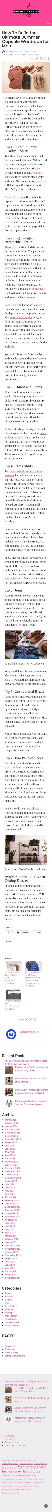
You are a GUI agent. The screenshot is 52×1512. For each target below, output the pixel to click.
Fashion (8, 1296)
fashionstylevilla (14, 1471)
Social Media (11, 1319)
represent (28, 1482)
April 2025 (10, 1155)
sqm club (34, 1489)
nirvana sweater (32, 1479)
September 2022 (13, 1255)
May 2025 (9, 1152)
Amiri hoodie (6, 1460)
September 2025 (13, 1139)
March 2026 (10, 1120)
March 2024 (10, 1197)
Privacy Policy (11, 1352)
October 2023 (11, 1213)
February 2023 (12, 1239)
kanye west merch (8, 1479)
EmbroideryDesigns (40, 1464)
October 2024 (11, 1174)
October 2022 (11, 1252)
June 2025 (10, 1149)
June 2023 (10, 1226)
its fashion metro (32, 1475)
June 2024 (10, 1187)
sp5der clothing (25, 1489)
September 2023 (13, 1216)
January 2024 (11, 1203)
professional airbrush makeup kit (13, 1482)
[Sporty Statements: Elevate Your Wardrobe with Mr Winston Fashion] (33, 966)
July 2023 (9, 1223)
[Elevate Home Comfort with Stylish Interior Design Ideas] (9, 1070)
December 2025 (12, 1129)
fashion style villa (31, 1467)
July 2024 (9, 1184)
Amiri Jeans (15, 1460)
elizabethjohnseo (14, 52)
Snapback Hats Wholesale (10, 1489)
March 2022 (10, 1271)
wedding (16, 1493)
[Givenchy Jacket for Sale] (13, 994)
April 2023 (10, 1232)
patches (41, 1479)
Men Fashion (14, 55)
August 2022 (11, 1258)
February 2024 (12, 1200)
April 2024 (10, 1194)
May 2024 (9, 1190)
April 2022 (10, 1268)
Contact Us (10, 1346)
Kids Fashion (11, 1306)
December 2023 (12, 1207)
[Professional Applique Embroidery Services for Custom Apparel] (9, 1104)
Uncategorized (12, 1322)
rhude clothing (20, 1486)
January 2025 (11, 1165)
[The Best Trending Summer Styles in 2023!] (13, 966)
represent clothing (8, 1486)
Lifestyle (9, 1309)
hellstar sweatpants (18, 1475)
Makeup (9, 1312)
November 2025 (12, 1132)
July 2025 (9, 1145)
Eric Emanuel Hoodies (9, 1468)
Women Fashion (12, 1325)
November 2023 (12, 1210)
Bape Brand (24, 1460)
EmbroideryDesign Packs (10, 1464)
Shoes (37, 1486)
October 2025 (11, 1136)
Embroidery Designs (26, 1464)
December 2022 (12, 1245)
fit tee (16, 197)
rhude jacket (30, 1486)
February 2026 (12, 1123)
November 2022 (12, 1249)
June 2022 (10, 1265)
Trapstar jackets (7, 1493)
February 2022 (12, 1274)
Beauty (5, 55)
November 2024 (12, 1171)
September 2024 (13, 1178)
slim (9, 197)
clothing (32, 1460)
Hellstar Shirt (6, 1475)
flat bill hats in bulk (33, 1472)
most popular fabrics (21, 317)
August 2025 (11, 1142)
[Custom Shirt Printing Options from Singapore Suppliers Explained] (9, 1092)
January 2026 (11, 1126)
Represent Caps (38, 1482)
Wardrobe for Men (30, 55)
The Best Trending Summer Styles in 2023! (12, 975)
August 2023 (11, 1220)
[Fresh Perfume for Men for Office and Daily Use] (9, 1081)
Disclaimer (10, 1349)
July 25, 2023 (31, 52)
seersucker (11, 578)
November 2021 (12, 1278)
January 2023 (11, 1242)
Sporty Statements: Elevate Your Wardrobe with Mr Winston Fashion (33, 976)
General (8, 1299)
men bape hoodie (20, 1479)
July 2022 (9, 1261)
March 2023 (10, 1236)
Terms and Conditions (15, 1356)
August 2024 (11, 1181)
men (42, 433)
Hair (7, 1303)
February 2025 (12, 1161)
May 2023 (9, 1229)
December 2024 (12, 1168)
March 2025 (10, 1158)
